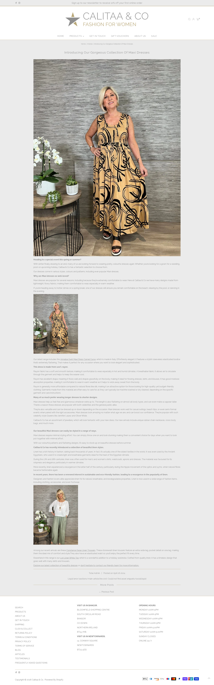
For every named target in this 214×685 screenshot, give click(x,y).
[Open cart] (197, 19)
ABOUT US (140, 36)
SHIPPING (19, 624)
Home (83, 44)
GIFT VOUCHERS (120, 36)
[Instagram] (19, 3)
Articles (90, 44)
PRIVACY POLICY (23, 641)
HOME (60, 36)
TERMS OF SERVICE (24, 646)
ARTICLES (20, 654)
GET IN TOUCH (97, 36)
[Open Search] (189, 19)
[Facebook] (16, 3)
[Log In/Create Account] (193, 19)
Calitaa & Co (37, 680)
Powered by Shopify (54, 680)
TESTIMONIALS (22, 658)
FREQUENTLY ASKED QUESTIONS (31, 663)
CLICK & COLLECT (24, 629)
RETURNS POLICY (23, 633)
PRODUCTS (75, 36)
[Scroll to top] (209, 678)
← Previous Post (106, 592)
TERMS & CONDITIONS (26, 637)
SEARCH (19, 607)
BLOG (18, 650)
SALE (154, 36)
